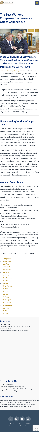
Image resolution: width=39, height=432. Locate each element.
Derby (5, 311)
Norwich (6, 294)
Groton (5, 314)
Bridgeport (7, 259)
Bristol (5, 283)
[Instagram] (28, 418)
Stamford (6, 267)
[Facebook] (10, 418)
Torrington (7, 300)
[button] (37, 3)
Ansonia (6, 308)
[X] (16, 418)
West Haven (7, 286)
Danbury (6, 275)
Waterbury (7, 270)
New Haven (7, 261)
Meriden (6, 281)
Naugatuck (7, 303)
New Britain (7, 278)
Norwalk (6, 272)
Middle (5, 292)
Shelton (6, 297)
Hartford (6, 264)
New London (7, 305)
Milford (5, 289)
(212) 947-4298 (21, 66)
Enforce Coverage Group (9, 71)
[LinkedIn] (22, 418)
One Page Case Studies (28, 425)
